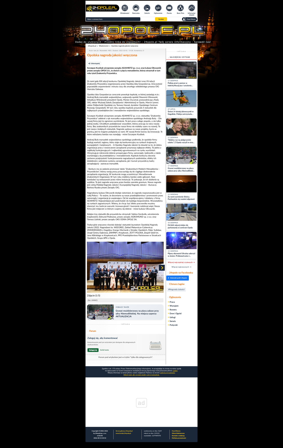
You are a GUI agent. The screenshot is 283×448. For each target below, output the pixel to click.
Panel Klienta (176, 431)
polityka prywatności (167, 373)
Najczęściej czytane (180, 57)
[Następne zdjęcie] (162, 268)
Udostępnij (95, 63)
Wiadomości (104, 46)
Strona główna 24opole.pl (124, 431)
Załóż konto (104, 350)
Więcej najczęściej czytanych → (181, 262)
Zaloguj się (93, 350)
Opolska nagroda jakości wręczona (124, 46)
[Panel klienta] (189, 19)
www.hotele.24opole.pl (123, 433)
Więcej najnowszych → (181, 267)
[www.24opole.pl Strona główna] (102, 11)
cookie (175, 371)
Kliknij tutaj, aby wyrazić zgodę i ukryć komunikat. (141, 375)
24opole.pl (92, 46)
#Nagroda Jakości (176, 290)
